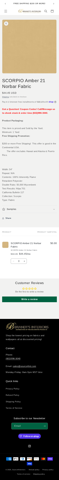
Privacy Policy (12, 389)
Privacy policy (48, 469)
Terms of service (23, 474)
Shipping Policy (13, 401)
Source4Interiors (18, 469)
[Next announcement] (54, 4)
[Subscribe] (44, 426)
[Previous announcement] (5, 4)
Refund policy (34, 469)
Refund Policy (12, 395)
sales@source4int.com (24, 366)
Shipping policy (39, 474)
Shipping (5, 97)
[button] (6, 11)
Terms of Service (14, 408)
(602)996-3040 (13, 358)
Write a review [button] (29, 299)
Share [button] (8, 218)
